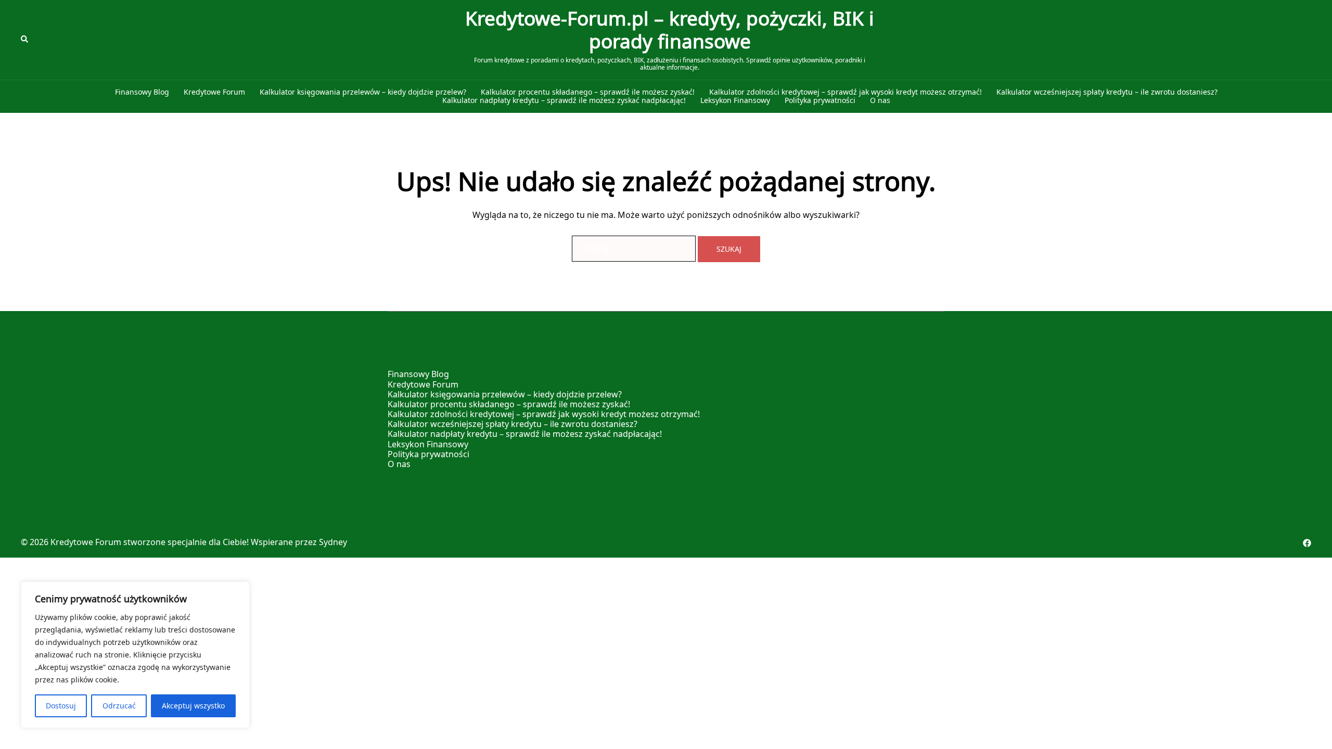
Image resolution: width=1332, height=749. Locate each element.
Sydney (333, 542)
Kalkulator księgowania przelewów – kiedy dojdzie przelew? (363, 92)
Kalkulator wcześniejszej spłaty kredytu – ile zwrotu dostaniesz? (1107, 92)
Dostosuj (61, 706)
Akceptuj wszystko (193, 706)
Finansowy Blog (142, 92)
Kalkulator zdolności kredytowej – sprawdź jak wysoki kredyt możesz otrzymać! (845, 92)
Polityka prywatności (820, 100)
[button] (25, 39)
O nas (880, 100)
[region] (135, 655)
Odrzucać (119, 706)
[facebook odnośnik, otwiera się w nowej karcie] (1307, 542)
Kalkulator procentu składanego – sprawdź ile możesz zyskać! (588, 92)
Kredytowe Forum (214, 92)
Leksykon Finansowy (735, 100)
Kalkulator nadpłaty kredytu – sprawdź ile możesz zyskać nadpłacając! (564, 100)
